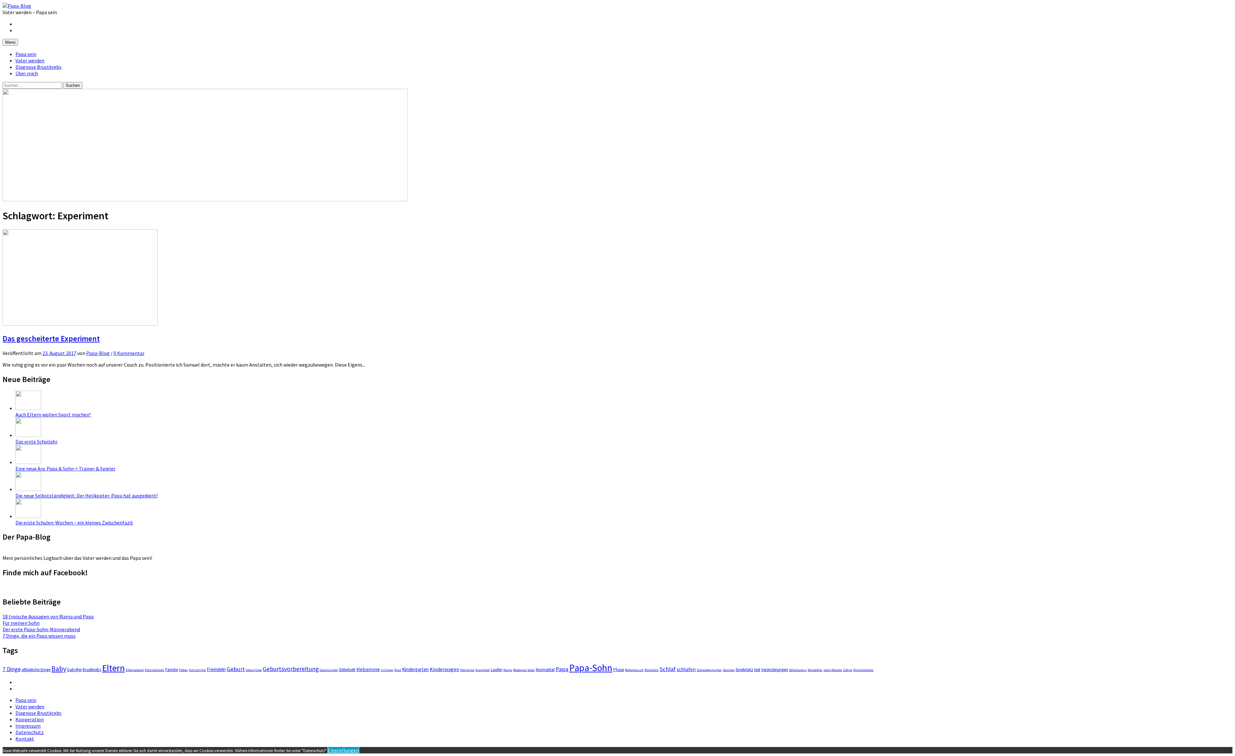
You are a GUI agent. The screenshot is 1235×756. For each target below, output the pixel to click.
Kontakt (24, 738)
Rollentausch (634, 670)
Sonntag (729, 670)
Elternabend (135, 670)
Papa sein (25, 54)
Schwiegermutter (709, 670)
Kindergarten (415, 669)
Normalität (545, 669)
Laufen (496, 669)
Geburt (236, 669)
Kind (397, 670)
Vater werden (29, 60)
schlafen (686, 669)
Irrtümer (387, 670)
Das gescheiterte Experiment (51, 338)
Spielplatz (744, 669)
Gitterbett (347, 669)
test (757, 669)
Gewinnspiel (329, 670)
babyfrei (74, 669)
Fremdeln (216, 669)
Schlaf (668, 669)
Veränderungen (774, 669)
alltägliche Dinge (36, 669)
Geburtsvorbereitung (291, 669)
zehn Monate (832, 670)
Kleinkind (467, 670)
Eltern (113, 668)
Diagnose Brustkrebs (38, 67)
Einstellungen (343, 750)
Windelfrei (815, 670)
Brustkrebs (92, 669)
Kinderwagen (444, 669)
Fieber (183, 670)
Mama (507, 670)
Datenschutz (29, 732)
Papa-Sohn (590, 668)
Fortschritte (197, 670)
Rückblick (652, 670)
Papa (562, 669)
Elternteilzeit (154, 670)
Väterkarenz (798, 670)
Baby (58, 668)
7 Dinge (12, 669)
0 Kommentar (129, 353)
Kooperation (29, 719)
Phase (618, 669)
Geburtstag (254, 670)
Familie (171, 669)
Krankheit (482, 670)
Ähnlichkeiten (863, 670)
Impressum (28, 726)
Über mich (26, 73)
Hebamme (368, 669)
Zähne (847, 670)
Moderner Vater (524, 670)
